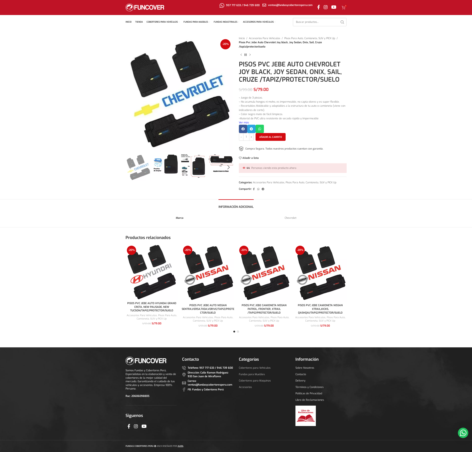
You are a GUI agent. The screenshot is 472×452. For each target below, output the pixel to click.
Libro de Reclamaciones (309, 400)
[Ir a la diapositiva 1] (234, 332)
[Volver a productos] (245, 55)
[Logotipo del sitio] (145, 7)
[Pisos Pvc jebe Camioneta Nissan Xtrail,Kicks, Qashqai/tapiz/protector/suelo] (320, 273)
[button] (130, 167)
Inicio (242, 38)
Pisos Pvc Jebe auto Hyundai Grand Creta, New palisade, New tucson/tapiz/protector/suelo (151, 307)
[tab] (236, 205)
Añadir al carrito (270, 137)
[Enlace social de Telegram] (263, 189)
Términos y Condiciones (309, 387)
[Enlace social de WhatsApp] (258, 189)
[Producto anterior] (241, 55)
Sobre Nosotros (304, 368)
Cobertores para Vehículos (255, 368)
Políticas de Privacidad (308, 393)
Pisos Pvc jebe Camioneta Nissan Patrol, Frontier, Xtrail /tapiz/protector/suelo (264, 309)
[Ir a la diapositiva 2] (238, 332)
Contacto (300, 374)
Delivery (300, 380)
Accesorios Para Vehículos (264, 38)
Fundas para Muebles (252, 374)
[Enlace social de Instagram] (325, 7)
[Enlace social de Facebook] (318, 7)
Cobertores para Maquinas (255, 380)
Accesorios (245, 387)
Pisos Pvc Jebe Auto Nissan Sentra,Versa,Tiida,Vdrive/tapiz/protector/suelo (208, 309)
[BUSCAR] (342, 22)
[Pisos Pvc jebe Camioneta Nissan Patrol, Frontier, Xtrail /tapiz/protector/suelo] (264, 273)
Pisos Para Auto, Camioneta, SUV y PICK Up (309, 38)
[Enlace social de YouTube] (333, 7)
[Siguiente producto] (250, 55)
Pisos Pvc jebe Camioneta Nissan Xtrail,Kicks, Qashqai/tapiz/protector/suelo (320, 309)
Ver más (244, 122)
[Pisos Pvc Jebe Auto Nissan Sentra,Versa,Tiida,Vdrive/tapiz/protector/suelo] (208, 273)
